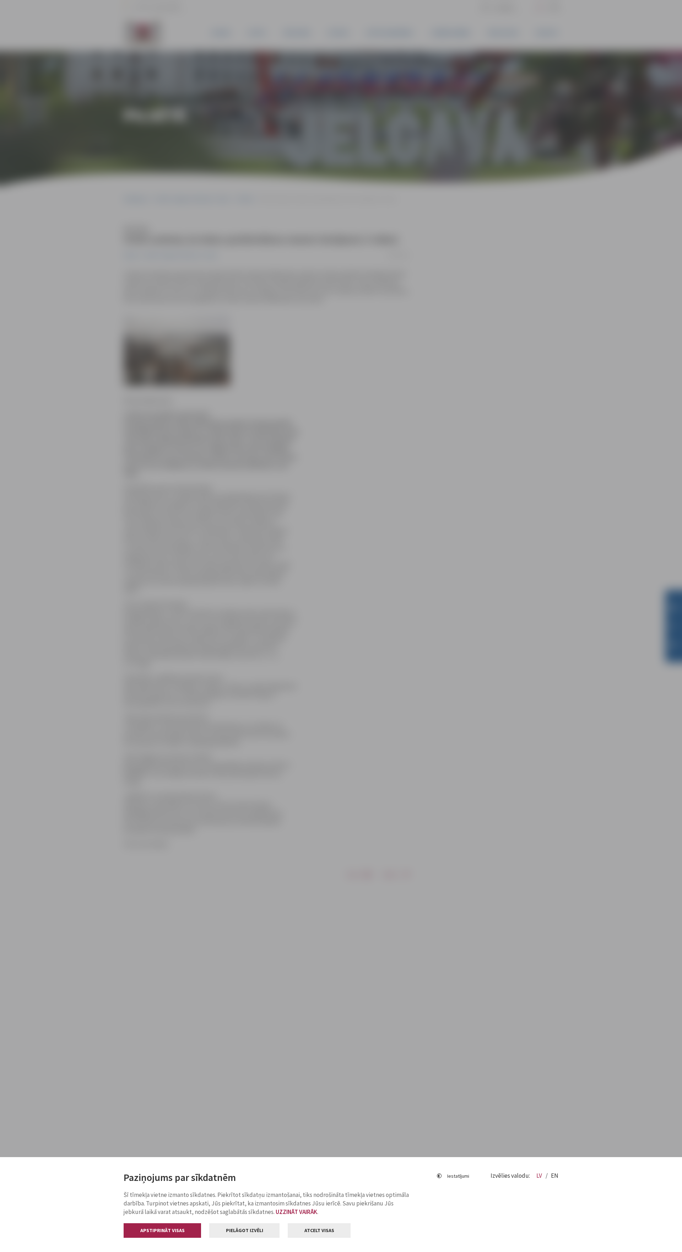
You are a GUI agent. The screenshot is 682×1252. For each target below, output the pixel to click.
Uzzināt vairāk (296, 1212)
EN (554, 1176)
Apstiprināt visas (162, 1230)
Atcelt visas (319, 1230)
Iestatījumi (458, 1176)
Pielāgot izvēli (244, 1230)
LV (539, 1176)
